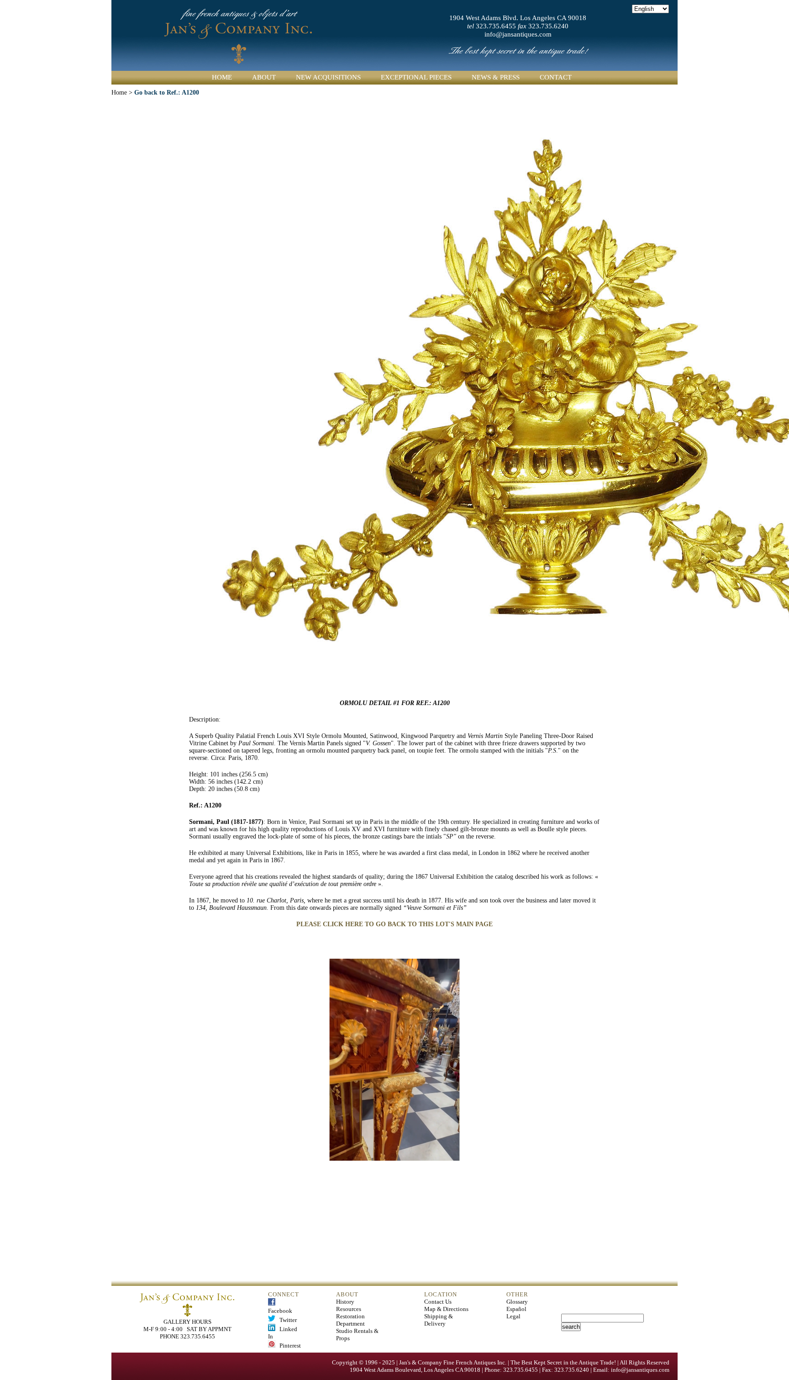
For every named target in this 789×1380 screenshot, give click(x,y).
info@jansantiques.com (518, 34)
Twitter (286, 1319)
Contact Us (438, 1301)
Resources (348, 1309)
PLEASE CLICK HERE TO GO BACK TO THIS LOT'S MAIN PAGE (394, 924)
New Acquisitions (328, 77)
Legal (513, 1316)
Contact (556, 77)
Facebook (280, 1307)
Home (222, 77)
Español (516, 1309)
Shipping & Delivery (438, 1320)
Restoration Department (350, 1320)
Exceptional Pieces (416, 77)
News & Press (496, 77)
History (345, 1301)
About (264, 77)
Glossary (517, 1301)
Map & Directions (446, 1309)
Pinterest (288, 1345)
